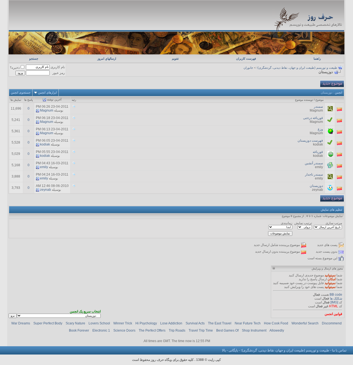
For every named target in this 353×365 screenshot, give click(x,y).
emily (319, 167)
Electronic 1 (101, 330)
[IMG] (334, 302)
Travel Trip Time (201, 330)
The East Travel (219, 323)
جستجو (33, 58)
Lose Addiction (171, 323)
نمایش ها (15, 99)
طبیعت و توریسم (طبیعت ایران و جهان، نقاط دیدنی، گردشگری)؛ (296, 67)
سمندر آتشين (314, 163)
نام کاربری (57, 67)
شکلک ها (336, 298)
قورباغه (318, 152)
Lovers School (99, 323)
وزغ (320, 129)
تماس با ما (339, 350)
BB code (336, 295)
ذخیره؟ (15, 68)
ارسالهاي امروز (106, 58)
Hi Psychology (146, 323)
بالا (224, 350)
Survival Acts (195, 323)
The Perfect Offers (152, 330)
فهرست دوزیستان (310, 140)
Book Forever (79, 330)
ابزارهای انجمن (47, 92)
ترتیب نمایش (303, 223)
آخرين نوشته (54, 99)
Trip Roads (177, 330)
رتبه (74, 99)
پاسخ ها (28, 99)
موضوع (319, 99)
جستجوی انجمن (21, 92)
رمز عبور (58, 73)
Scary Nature (75, 323)
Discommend (332, 323)
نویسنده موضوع (304, 99)
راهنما (317, 58)
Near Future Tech (248, 323)
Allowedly (276, 330)
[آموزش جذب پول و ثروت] (177, 53)
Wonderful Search (305, 323)
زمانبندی (286, 223)
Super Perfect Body (47, 323)
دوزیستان (316, 186)
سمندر (318, 107)
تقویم (175, 58)
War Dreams (20, 323)
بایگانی (233, 350)
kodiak (318, 144)
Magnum (316, 110)
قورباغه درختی (313, 118)
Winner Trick (122, 323)
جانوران (248, 67)
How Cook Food (276, 323)
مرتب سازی (333, 223)
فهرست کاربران (246, 58)
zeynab (317, 190)
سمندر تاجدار (314, 174)
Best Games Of (227, 330)
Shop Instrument (254, 330)
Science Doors (124, 330)
